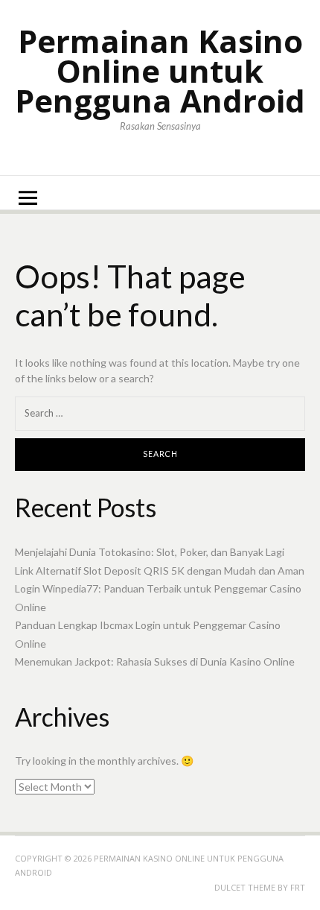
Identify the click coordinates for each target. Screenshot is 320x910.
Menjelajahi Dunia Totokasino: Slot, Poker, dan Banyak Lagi (149, 552)
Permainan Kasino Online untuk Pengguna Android (160, 70)
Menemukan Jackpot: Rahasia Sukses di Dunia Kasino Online (155, 661)
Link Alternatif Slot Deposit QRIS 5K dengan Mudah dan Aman (159, 570)
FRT (297, 887)
